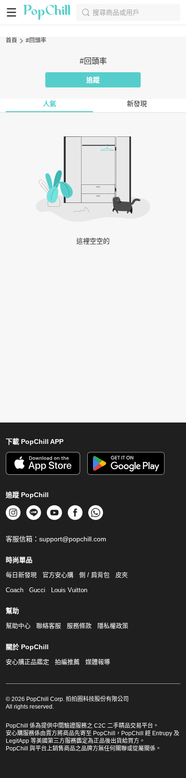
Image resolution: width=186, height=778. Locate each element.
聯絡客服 (48, 625)
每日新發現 (21, 574)
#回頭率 (36, 40)
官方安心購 (57, 574)
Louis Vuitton (69, 590)
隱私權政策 (112, 625)
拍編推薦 (67, 661)
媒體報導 (97, 661)
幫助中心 (18, 625)
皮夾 (121, 574)
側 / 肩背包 (94, 574)
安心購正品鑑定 (27, 661)
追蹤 (93, 80)
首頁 (11, 40)
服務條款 (79, 625)
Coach (14, 590)
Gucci (37, 590)
